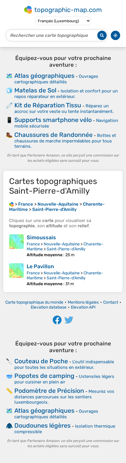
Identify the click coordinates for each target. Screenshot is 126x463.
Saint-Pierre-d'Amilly (66, 249)
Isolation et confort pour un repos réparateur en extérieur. (66, 93)
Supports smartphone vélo (53, 119)
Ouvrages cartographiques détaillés (56, 79)
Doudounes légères (42, 425)
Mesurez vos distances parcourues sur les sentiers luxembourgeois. (64, 397)
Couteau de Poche (41, 361)
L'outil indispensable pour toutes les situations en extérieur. (64, 364)
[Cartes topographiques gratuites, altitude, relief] (11, 204)
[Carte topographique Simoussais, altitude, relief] (16, 245)
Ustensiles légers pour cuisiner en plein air (64, 379)
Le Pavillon (40, 266)
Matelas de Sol (35, 90)
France (33, 244)
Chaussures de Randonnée (53, 134)
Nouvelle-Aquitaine (62, 244)
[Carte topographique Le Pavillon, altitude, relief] (16, 274)
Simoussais (41, 237)
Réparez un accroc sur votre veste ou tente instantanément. (64, 108)
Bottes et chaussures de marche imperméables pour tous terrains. (65, 141)
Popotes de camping (44, 375)
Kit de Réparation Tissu (47, 105)
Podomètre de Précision (49, 390)
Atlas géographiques (44, 75)
